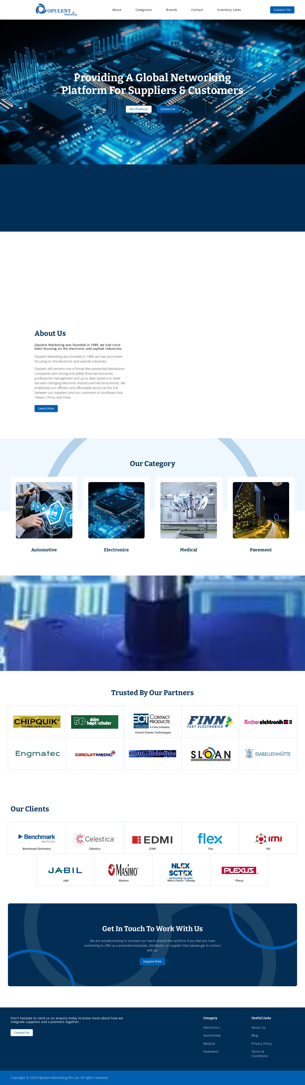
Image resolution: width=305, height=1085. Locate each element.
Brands (171, 10)
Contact (197, 10)
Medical (209, 1043)
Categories (144, 10)
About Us (259, 1027)
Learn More (46, 408)
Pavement (211, 1051)
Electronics (211, 1027)
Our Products (138, 109)
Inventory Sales (229, 10)
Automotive (212, 1035)
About (116, 10)
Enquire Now (152, 961)
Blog (255, 1035)
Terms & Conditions (260, 1053)
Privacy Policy (262, 1043)
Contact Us (282, 9)
